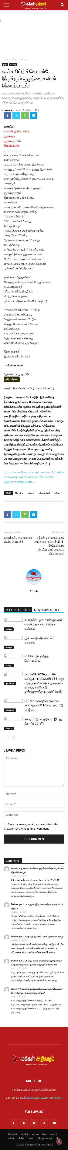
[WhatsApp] (25, 115)
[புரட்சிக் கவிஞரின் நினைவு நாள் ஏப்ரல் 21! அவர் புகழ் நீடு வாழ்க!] (13, 705)
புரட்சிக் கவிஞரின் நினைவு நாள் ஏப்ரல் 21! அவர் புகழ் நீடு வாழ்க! (44, 705)
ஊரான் (14, 868)
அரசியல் (9, 728)
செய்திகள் (13, 1134)
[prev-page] (6, 737)
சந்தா (30, 1138)
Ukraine (19, 493)
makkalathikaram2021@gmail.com (41, 1097)
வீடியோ (21, 1138)
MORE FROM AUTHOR (47, 610)
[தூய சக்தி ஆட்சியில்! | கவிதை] (13, 642)
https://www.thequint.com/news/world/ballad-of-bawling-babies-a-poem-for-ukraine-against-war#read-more (34, 476)
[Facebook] (7, 115)
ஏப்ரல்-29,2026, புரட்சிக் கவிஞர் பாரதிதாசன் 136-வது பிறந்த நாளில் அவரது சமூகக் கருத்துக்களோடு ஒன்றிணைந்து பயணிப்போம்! (44, 683)
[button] (6, 5)
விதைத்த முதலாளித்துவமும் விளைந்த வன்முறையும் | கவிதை (44, 624)
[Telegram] (33, 115)
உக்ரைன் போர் (44, 493)
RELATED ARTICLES (18, 610)
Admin (9, 109)
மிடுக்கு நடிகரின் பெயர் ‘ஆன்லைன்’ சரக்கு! (45, 936)
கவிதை (23, 59)
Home (5, 59)
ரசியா (57, 493)
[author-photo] (34, 586)
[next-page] (12, 737)
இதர (14, 59)
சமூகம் (35, 1134)
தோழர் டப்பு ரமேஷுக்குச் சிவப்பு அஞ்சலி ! (18, 539)
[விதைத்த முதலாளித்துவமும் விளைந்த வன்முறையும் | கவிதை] (13, 624)
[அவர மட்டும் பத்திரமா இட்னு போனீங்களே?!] (13, 723)
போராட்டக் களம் (49, 1134)
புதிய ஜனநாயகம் (44, 1138)
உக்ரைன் (31, 493)
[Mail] (24, 1123)
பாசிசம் (11, 1138)
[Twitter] (16, 115)
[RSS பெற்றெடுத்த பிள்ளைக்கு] (13, 660)
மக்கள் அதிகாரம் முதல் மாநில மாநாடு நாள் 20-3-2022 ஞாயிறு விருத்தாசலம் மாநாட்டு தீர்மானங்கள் (49, 545)
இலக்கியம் (10, 683)
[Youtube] (54, 1123)
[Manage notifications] (59, 1142)
